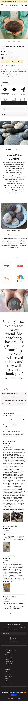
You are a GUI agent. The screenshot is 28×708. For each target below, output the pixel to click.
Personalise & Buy (14, 102)
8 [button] (14, 41)
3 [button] (8, 41)
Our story (7, 652)
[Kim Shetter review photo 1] (6, 587)
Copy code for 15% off (12, 61)
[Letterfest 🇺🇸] (14, 5)
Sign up (14, 638)
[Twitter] (11, 642)
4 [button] (9, 41)
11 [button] (18, 41)
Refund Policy (8, 657)
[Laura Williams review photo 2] (17, 517)
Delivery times (8, 676)
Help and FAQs (8, 663)
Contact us (7, 674)
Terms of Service (9, 661)
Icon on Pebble (5, 84)
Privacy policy (8, 683)
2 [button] (10, 614)
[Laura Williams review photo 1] (6, 517)
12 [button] (19, 41)
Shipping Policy (9, 654)
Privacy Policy (8, 659)
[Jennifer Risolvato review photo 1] (6, 547)
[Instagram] (14, 642)
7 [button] (13, 41)
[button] (4, 51)
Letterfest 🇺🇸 (16, 699)
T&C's (6, 680)
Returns (7, 678)
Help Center (8, 671)
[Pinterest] (17, 642)
